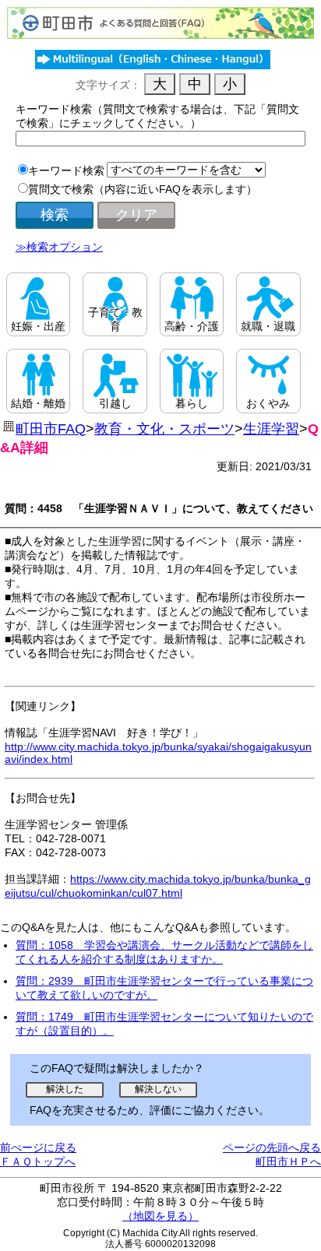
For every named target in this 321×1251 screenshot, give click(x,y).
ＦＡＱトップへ (38, 1161)
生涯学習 (271, 429)
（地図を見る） (160, 1216)
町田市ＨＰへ (288, 1161)
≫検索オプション (59, 247)
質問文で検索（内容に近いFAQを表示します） (142, 189)
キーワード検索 (66, 170)
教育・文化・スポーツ (164, 429)
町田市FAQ (51, 429)
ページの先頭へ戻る (272, 1147)
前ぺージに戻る (38, 1147)
